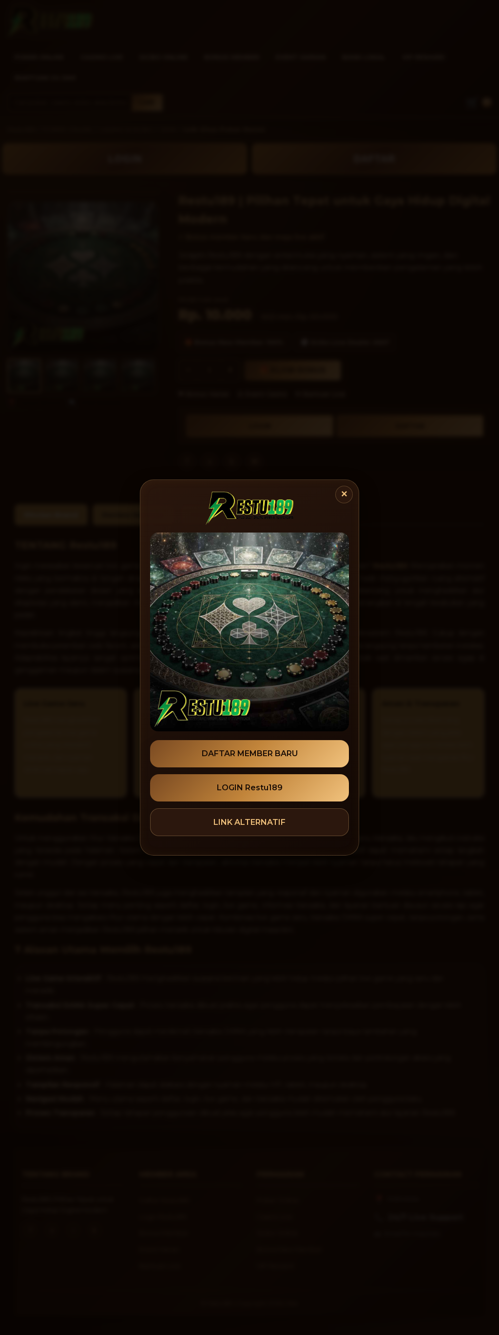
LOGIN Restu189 (250, 787)
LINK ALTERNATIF (249, 822)
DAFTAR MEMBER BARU (250, 753)
